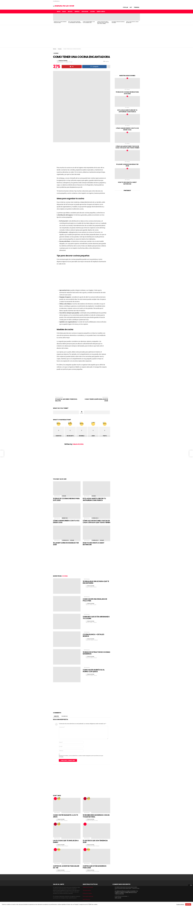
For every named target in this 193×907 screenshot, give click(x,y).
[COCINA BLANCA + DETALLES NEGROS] (67, 639)
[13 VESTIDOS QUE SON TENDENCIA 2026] (96, 831)
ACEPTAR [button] (188, 904)
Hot (131, 7)
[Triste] (58, 849)
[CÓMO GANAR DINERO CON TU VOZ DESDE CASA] (89, 17)
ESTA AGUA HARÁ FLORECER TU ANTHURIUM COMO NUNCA (74, 22)
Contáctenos (56, 1)
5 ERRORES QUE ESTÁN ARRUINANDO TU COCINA (96, 618)
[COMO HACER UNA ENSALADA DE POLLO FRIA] (67, 603)
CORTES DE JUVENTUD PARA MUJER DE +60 (66, 867)
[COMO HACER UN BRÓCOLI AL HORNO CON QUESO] (67, 674)
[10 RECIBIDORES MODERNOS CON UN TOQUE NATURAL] (96, 805)
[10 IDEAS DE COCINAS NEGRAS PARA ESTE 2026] (60, 17)
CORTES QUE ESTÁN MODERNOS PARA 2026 (94, 867)
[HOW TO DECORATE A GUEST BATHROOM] (132, 17)
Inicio (58, 11)
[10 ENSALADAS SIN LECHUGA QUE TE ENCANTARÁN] (67, 586)
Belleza (70, 11)
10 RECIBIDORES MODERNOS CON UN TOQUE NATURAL (96, 816)
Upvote (66, 412)
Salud (64, 11)
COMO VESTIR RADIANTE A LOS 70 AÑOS (65, 816)
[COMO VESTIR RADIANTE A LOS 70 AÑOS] (67, 805)
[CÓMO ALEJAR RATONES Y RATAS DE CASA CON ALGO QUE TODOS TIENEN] (103, 17)
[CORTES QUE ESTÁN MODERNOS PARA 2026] (96, 856)
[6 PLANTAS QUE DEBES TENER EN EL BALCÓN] (2, 453)
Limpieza (77, 11)
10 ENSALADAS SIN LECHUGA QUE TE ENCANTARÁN (96, 582)
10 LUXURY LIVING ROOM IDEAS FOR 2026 (118, 22)
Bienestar (65, 518)
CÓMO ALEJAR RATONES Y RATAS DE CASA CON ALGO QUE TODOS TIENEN (103, 22)
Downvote (97, 412)
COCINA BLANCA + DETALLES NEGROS (93, 635)
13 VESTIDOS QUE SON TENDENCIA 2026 (95, 841)
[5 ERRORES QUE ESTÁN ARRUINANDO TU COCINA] (67, 621)
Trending (136, 7)
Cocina (92, 11)
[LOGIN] (139, 11)
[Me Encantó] (58, 798)
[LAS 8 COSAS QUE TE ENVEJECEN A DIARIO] (67, 831)
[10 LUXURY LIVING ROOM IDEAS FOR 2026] (118, 17)
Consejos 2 (95, 518)
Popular (125, 7)
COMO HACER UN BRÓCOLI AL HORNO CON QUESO (94, 671)
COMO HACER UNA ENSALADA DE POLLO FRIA (95, 600)
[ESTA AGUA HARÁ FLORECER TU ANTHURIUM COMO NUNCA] (75, 17)
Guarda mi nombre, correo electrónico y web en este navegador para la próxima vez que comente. (81, 756)
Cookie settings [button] (180, 904)
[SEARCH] (135, 11)
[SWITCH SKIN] (132, 11)
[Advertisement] (96, 36)
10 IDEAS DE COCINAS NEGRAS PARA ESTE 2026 (60, 22)
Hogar (64, 496)
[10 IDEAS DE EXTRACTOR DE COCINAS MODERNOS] (67, 657)
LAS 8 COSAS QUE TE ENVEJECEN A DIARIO (65, 841)
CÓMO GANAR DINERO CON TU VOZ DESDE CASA (89, 22)
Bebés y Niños (101, 11)
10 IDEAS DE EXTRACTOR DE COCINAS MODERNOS (96, 653)
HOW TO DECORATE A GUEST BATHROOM (132, 22)
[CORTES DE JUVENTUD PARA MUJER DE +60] (67, 856)
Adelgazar (85, 11)
